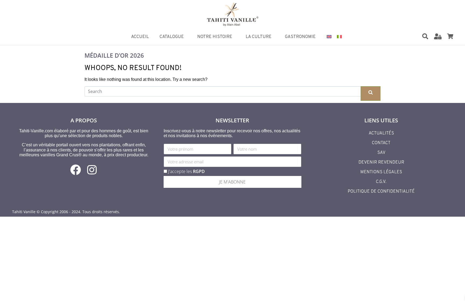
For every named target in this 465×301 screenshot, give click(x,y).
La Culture (259, 37)
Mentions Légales (381, 172)
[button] (428, 36)
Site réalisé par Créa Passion (427, 211)
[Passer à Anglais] (329, 36)
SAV (381, 152)
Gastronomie (300, 37)
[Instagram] (91, 169)
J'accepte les (186, 171)
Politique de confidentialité (381, 191)
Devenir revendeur (381, 162)
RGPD (199, 171)
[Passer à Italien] (339, 36)
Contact (381, 143)
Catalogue (172, 37)
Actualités (381, 133)
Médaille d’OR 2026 (114, 55)
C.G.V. (381, 182)
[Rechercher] (425, 36)
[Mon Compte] (438, 36)
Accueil (140, 37)
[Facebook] (75, 169)
